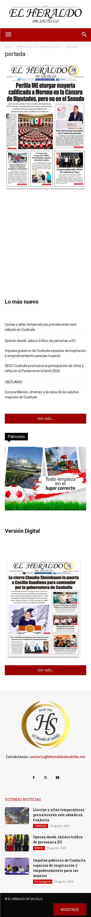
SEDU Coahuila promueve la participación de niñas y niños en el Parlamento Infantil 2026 (44, 368)
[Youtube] (57, 777)
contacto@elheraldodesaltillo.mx (57, 757)
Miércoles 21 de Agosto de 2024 (39, 46)
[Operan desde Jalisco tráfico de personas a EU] (17, 842)
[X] (45, 777)
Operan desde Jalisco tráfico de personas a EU (40, 341)
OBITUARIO (13, 382)
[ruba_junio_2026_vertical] (45, 509)
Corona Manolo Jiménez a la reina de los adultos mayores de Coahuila (42, 394)
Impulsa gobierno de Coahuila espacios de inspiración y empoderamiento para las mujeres (45, 353)
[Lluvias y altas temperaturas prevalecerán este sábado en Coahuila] (17, 815)
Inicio (8, 46)
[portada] (45, 189)
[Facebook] (33, 777)
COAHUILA (40, 826)
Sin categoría (42, 881)
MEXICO (38, 848)
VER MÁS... (45, 418)
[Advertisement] (45, 237)
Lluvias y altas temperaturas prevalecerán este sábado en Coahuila (40, 327)
